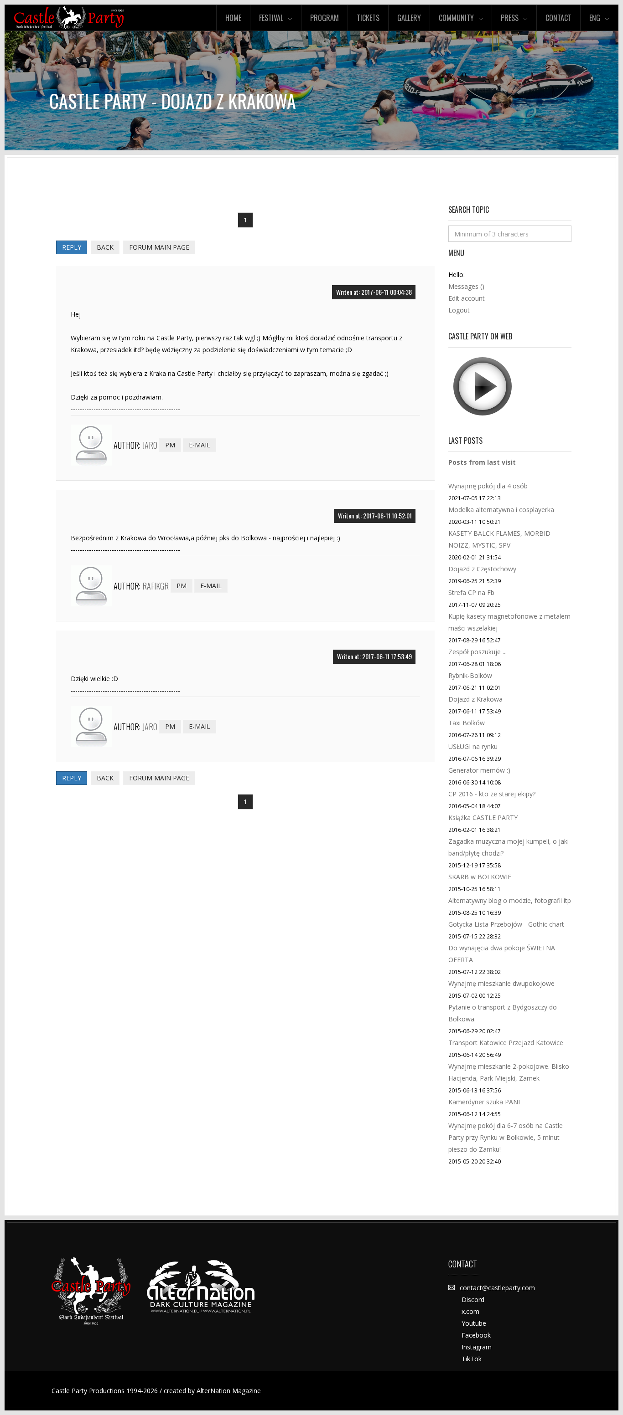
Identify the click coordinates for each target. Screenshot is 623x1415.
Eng (594, 17)
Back (105, 247)
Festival (271, 17)
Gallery (409, 17)
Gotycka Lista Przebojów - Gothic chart (506, 924)
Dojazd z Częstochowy (482, 568)
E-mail (199, 445)
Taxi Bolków (466, 722)
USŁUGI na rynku (473, 746)
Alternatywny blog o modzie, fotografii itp (509, 900)
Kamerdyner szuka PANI (484, 1101)
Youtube (474, 1323)
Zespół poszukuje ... (477, 651)
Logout (459, 310)
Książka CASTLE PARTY (483, 817)
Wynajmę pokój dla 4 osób (488, 486)
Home (233, 17)
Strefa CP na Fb (471, 592)
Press (510, 17)
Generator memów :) (479, 770)
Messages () (466, 286)
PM (170, 445)
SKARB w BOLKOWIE (479, 876)
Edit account (466, 298)
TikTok (472, 1358)
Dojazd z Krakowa (475, 699)
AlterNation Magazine (229, 1390)
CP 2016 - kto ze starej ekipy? (491, 794)
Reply (71, 247)
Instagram (477, 1347)
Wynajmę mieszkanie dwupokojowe (501, 983)
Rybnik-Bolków (470, 675)
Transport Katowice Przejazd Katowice (505, 1042)
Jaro (149, 445)
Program (324, 17)
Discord (473, 1299)
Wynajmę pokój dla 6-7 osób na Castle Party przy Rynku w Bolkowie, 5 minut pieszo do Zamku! (505, 1137)
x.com (470, 1311)
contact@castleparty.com (497, 1287)
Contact (558, 17)
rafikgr (155, 586)
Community (456, 17)
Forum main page (159, 247)
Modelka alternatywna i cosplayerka (501, 509)
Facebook (476, 1335)
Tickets (368, 17)
